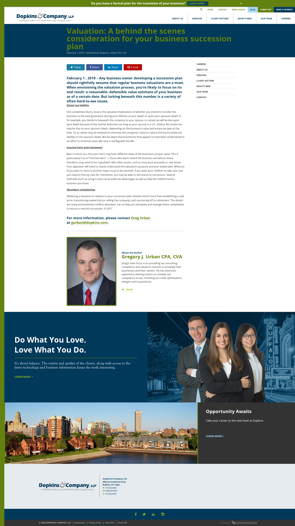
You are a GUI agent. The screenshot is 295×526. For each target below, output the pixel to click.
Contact (202, 97)
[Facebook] (136, 514)
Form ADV (109, 523)
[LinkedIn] (153, 514)
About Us (177, 18)
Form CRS (122, 523)
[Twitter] (144, 514)
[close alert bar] (241, 3)
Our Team (266, 18)
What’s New (245, 18)
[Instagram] (162, 514)
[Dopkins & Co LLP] (45, 17)
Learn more (214, 436)
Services (197, 18)
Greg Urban (140, 217)
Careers (286, 18)
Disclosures (80, 523)
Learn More (22, 376)
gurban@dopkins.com (89, 222)
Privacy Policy (95, 523)
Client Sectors (220, 18)
